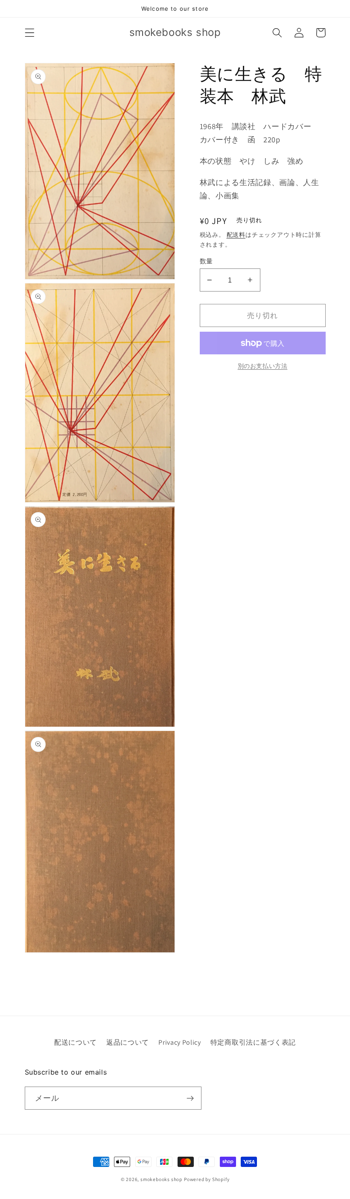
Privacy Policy (179, 1042)
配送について (75, 1042)
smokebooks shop (161, 1179)
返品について (127, 1042)
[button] (30, 33)
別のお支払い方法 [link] (263, 366)
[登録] (190, 1098)
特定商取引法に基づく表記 (253, 1042)
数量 (206, 261)
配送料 (236, 235)
